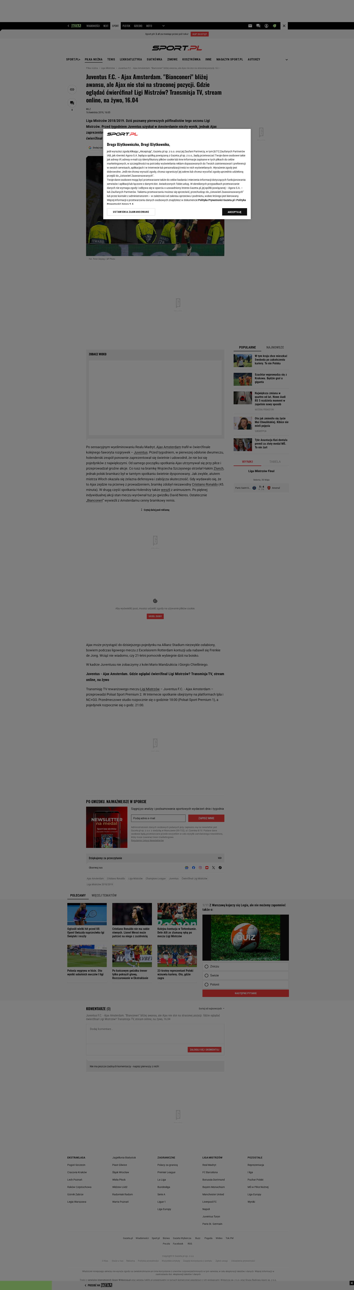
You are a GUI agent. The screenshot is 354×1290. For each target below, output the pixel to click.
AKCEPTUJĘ (235, 212)
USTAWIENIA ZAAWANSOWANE (131, 211)
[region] (177, 174)
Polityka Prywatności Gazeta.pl (216, 200)
